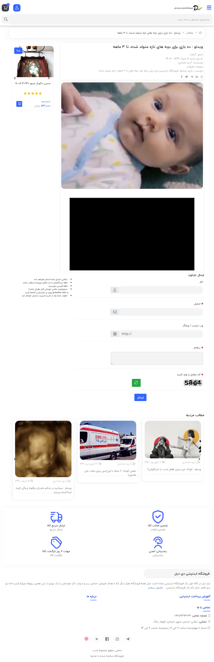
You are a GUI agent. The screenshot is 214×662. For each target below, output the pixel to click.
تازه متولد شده (107, 70)
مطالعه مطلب (175, 477)
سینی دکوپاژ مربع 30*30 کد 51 (33, 83)
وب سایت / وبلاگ (192, 325)
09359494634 (190, 615)
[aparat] (86, 639)
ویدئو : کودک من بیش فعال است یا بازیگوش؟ (174, 469)
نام (201, 281)
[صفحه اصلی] (200, 33)
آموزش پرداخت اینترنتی (195, 596)
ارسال (140, 397)
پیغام (197, 347)
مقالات (189, 33)
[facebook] (107, 639)
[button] (19, 104)
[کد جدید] (136, 383)
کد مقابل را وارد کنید (188, 374)
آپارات (193, 54)
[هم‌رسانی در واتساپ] (202, 77)
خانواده (191, 66)
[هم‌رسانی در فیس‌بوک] (181, 77)
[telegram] (127, 639)
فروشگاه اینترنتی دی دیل (164, 70)
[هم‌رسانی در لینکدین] (197, 77)
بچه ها (144, 70)
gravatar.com (59, 292)
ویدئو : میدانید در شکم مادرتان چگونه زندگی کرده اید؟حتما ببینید (43, 490)
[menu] (209, 7)
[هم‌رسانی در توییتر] (186, 77)
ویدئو (183, 70)
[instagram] (117, 639)
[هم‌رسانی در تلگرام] (192, 77)
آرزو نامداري (185, 62)
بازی (190, 70)
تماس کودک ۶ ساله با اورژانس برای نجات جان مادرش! (110, 473)
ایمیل (197, 303)
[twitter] (96, 639)
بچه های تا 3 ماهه (128, 70)
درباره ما (92, 596)
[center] (5, 19)
